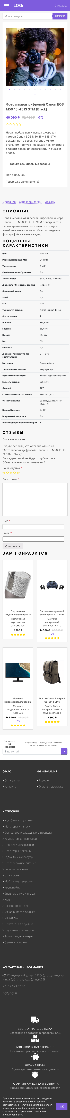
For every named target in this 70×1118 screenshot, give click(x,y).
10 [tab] (55, 89)
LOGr (19, 5)
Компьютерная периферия (21, 838)
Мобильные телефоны (19, 881)
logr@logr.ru (10, 993)
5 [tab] (30, 89)
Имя (6, 521)
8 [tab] (45, 89)
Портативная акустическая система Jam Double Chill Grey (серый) (18, 625)
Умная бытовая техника (20, 912)
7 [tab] (40, 89)
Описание (9, 201)
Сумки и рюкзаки (16, 942)
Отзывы (50, 201)
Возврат (44, 780)
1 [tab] (9, 89)
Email (7, 533)
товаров (61, 5)
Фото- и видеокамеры (19, 936)
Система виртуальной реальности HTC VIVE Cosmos (52, 614)
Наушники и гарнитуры (19, 930)
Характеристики (30, 201)
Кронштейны (13, 887)
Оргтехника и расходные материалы (28, 832)
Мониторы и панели (17, 826)
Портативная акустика (19, 924)
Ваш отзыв (11, 479)
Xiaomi (9, 899)
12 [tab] (35, 94)
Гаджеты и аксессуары (19, 857)
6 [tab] (35, 89)
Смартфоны (12, 875)
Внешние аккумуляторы (20, 893)
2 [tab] (14, 89)
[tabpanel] (35, 56)
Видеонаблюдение (16, 869)
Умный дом (12, 918)
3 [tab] (19, 89)
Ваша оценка (12, 468)
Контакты (10, 786)
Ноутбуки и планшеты (19, 820)
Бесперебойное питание (20, 863)
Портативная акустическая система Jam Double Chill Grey (18, 614)
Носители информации (19, 844)
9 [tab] (50, 89)
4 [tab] (25, 89)
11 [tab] (60, 89)
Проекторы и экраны (18, 851)
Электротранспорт (16, 905)
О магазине (12, 780)
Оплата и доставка (51, 786)
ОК (62, 1106)
